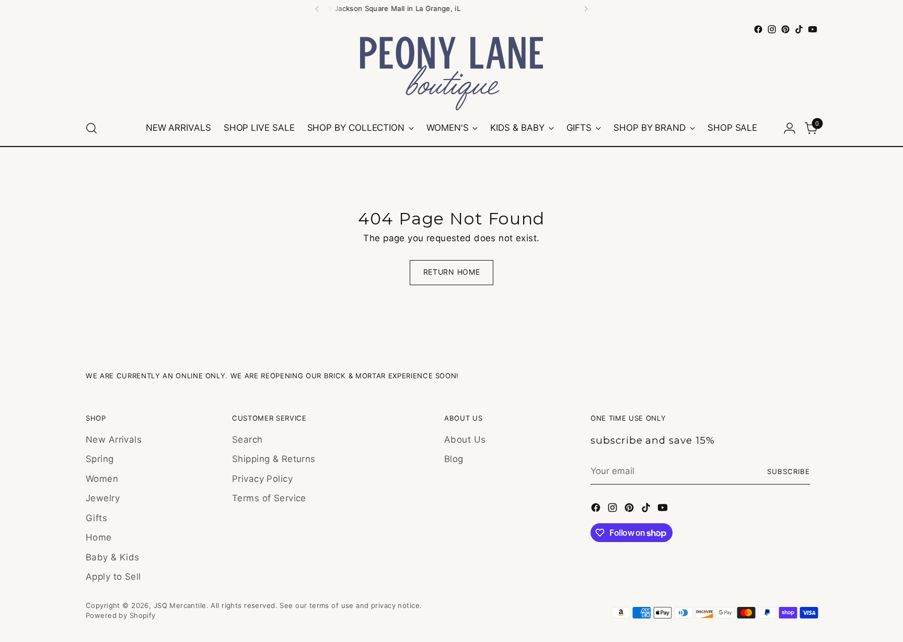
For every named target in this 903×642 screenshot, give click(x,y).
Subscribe (788, 471)
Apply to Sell (113, 576)
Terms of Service (269, 498)
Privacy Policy (262, 479)
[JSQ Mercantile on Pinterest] (785, 29)
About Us (464, 439)
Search (247, 439)
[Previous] (317, 9)
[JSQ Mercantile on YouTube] (812, 29)
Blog (454, 459)
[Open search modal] (91, 128)
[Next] (585, 9)
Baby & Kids (113, 557)
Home (99, 537)
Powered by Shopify (121, 615)
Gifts (96, 518)
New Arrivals (114, 439)
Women (102, 479)
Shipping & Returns (274, 459)
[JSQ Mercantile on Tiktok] (799, 29)
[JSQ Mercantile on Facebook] (758, 29)
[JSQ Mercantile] (451, 73)
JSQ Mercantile (180, 605)
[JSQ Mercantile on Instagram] (772, 29)
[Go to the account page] (789, 128)
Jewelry (103, 498)
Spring (100, 459)
